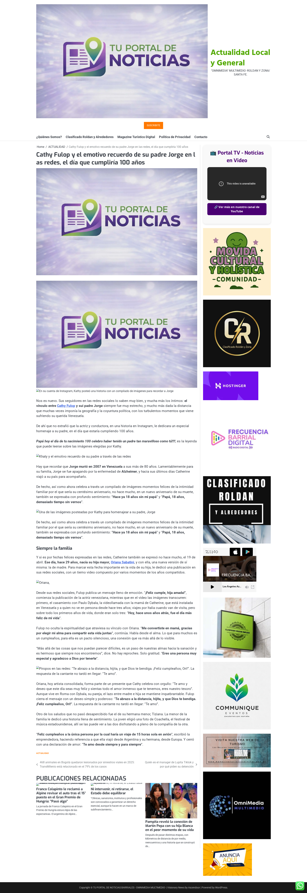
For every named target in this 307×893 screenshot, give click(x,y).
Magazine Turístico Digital (136, 137)
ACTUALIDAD (42, 753)
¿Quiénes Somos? (49, 137)
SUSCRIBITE (153, 125)
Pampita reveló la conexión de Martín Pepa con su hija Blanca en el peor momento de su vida (169, 825)
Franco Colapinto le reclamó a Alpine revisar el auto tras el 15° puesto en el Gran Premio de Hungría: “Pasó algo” (61, 795)
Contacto (200, 137)
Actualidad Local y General (240, 58)
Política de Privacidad (174, 137)
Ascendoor (194, 887)
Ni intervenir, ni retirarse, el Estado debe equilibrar (112, 791)
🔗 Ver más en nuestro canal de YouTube (237, 209)
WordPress (221, 887)
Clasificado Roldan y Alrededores (90, 137)
